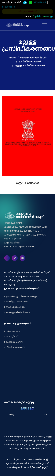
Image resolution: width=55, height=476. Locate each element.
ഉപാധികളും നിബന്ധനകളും (21, 296)
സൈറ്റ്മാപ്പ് (12, 336)
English (36, 16)
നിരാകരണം (13, 331)
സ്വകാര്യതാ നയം (15, 307)
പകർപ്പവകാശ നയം (17, 301)
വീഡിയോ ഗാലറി (15, 347)
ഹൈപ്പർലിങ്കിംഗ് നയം (18, 312)
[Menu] (45, 24)
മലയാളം (48, 16)
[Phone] (25, 2)
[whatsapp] (30, 2)
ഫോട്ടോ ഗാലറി (14, 342)
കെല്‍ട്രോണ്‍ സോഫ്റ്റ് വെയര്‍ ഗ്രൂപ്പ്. (27, 467)
